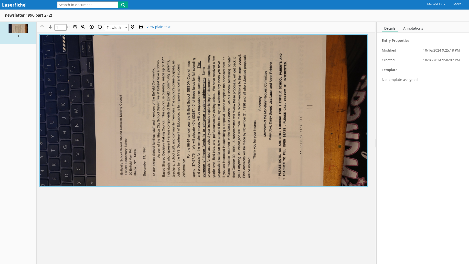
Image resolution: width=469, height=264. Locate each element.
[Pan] (75, 27)
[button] (18, 33)
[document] (423, 143)
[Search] (123, 4)
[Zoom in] (91, 27)
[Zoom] (83, 27)
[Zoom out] (100, 27)
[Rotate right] (132, 27)
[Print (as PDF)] (141, 27)
